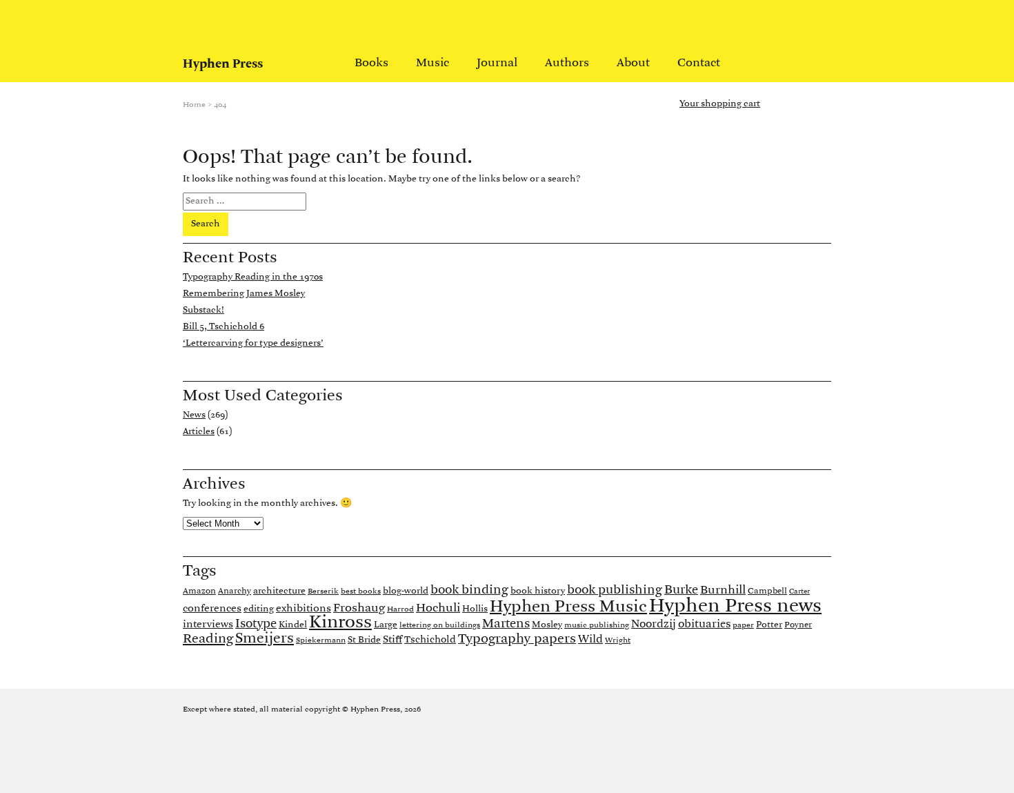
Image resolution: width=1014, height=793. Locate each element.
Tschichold (430, 640)
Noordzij (653, 624)
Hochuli (438, 608)
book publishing (614, 590)
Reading (208, 639)
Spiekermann (321, 640)
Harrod (400, 609)
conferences (212, 608)
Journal (497, 63)
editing (258, 609)
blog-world (405, 591)
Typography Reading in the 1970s (253, 277)
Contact (698, 63)
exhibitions (303, 608)
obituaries (704, 624)
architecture (279, 591)
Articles (199, 432)
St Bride (364, 640)
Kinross (340, 623)
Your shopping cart (719, 104)
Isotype (256, 624)
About (633, 63)
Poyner (798, 624)
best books (361, 591)
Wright (617, 640)
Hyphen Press (223, 64)
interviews (208, 624)
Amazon (199, 591)
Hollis (475, 609)
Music (432, 63)
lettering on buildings (439, 625)
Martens (506, 624)
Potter (769, 625)
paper (743, 625)
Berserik (323, 591)
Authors (567, 63)
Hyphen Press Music (568, 607)
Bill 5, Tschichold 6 (223, 327)
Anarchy (234, 591)
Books (371, 63)
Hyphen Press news (735, 606)
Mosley (547, 624)
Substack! (203, 310)
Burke (681, 590)
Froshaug (359, 608)
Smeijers (264, 639)
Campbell (767, 591)
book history (537, 591)
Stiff (392, 639)
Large (385, 625)
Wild (590, 639)
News (194, 415)
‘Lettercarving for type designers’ (253, 343)
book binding (469, 590)
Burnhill (723, 590)
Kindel (293, 625)
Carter (799, 592)
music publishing (596, 625)
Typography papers (517, 639)
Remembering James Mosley (244, 293)
